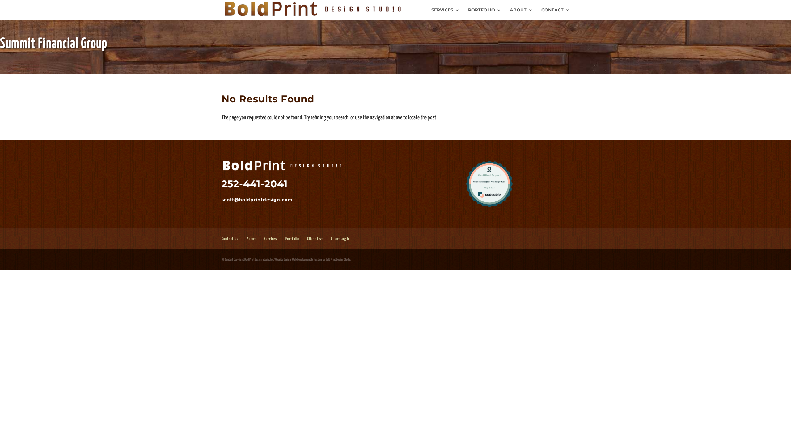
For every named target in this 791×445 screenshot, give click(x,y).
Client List (315, 239)
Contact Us (230, 239)
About (518, 10)
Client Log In (340, 239)
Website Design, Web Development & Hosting (298, 259)
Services (442, 10)
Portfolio (481, 10)
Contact (552, 10)
